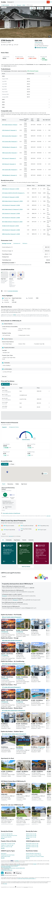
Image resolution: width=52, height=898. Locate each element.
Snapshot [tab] (4, 427)
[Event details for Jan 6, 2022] (49, 391)
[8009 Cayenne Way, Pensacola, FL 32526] (23, 812)
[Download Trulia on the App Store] (8, 873)
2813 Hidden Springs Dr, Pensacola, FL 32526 (12, 221)
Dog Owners (17, 540)
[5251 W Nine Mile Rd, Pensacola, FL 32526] (38, 647)
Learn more (48, 515)
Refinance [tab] (25, 243)
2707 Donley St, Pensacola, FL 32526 (10, 197)
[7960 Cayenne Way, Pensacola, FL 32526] (39, 812)
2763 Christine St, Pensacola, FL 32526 (11, 205)
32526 (23, 5)
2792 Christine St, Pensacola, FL (9, 130)
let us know (5, 883)
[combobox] (28, 2)
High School (24, 484)
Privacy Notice (3, 878)
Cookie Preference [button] (14, 878)
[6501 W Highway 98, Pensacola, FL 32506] (23, 717)
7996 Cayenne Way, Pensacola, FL (10, 152)
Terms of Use (37, 877)
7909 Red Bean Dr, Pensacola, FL (9, 147)
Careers (22, 877)
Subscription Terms (43, 877)
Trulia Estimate (6, 71)
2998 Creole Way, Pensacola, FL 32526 (11, 234)
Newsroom (26, 877)
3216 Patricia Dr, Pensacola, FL (9, 164)
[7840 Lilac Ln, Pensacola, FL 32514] (38, 717)
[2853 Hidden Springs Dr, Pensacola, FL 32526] (8, 812)
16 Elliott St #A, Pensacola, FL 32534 (10, 225)
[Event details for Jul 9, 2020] (49, 407)
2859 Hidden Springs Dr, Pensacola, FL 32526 (12, 201)
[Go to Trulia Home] (3, 2)
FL (14, 5)
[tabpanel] (26, 255)
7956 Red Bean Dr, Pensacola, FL (9, 175)
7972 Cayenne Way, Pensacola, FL (10, 141)
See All (4, 534)
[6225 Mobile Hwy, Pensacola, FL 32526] (23, 765)
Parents (24, 540)
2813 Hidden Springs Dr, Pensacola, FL (10, 124)
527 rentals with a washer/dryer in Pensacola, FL (13, 710)
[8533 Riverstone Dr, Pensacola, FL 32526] (38, 694)
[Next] (50, 628)
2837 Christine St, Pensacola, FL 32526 (11, 217)
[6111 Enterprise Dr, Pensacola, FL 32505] (23, 624)
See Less (5, 376)
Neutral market (26, 439)
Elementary (10, 484)
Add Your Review (26, 566)
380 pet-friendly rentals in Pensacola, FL (11, 617)
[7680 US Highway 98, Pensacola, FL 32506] (8, 765)
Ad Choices (8, 878)
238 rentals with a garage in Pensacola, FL (12, 640)
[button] (48, 2)
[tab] (5, 384)
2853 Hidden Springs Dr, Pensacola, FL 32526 (12, 209)
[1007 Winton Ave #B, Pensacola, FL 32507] (38, 741)
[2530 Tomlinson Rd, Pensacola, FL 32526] (8, 788)
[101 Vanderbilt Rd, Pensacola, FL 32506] (39, 788)
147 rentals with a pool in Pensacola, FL (11, 687)
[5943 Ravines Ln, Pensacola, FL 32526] (8, 624)
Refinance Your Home (41, 47)
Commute (31, 540)
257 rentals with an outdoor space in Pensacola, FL (14, 734)
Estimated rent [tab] (16, 243)
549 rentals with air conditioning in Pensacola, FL (13, 663)
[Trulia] (2, 873)
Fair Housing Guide (17, 877)
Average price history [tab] (14, 427)
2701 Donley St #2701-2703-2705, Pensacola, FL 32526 (14, 193)
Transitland (17, 860)
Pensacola (19, 5)
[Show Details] (49, 76)
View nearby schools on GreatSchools (11, 513)
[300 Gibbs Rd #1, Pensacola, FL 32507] (38, 624)
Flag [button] (13, 561)
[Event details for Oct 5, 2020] (49, 403)
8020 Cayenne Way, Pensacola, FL (10, 135)
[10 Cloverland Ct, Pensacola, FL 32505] (23, 788)
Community (9, 540)
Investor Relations (31, 877)
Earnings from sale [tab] (6, 243)
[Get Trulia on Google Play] (17, 873)
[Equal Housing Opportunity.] (15, 887)
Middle (17, 484)
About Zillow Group (10, 877)
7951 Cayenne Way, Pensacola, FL (9, 169)
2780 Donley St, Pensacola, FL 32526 (10, 188)
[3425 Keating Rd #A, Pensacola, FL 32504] (8, 741)
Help (48, 877)
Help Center (26, 887)
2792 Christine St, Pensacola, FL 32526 (11, 229)
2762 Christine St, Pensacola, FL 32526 (11, 213)
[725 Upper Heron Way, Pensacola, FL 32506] (23, 741)
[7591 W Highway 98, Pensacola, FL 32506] (39, 765)
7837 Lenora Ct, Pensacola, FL (9, 158)
